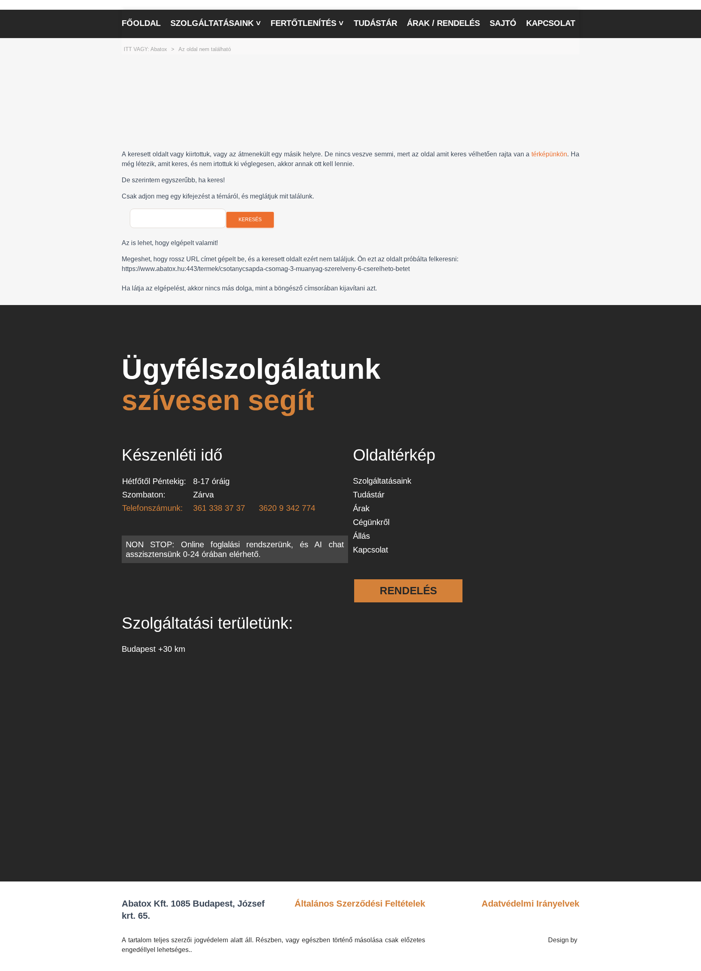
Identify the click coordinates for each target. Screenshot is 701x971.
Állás (361, 535)
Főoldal (141, 23)
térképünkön (549, 154)
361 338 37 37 (219, 508)
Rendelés (408, 591)
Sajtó (503, 23)
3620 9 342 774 (287, 508)
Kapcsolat (550, 23)
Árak (361, 508)
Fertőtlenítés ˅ (307, 23)
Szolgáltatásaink (382, 480)
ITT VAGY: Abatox (145, 49)
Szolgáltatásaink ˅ (215, 23)
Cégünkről (371, 522)
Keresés (250, 219)
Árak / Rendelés (443, 23)
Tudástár (375, 23)
